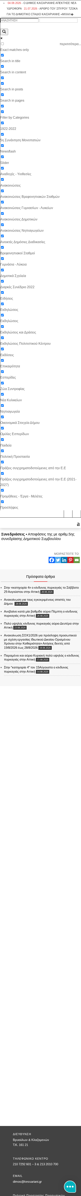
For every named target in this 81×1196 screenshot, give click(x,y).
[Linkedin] (64, 560)
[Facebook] (52, 560)
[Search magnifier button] (4, 32)
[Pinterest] (70, 560)
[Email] (77, 560)
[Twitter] (58, 560)
